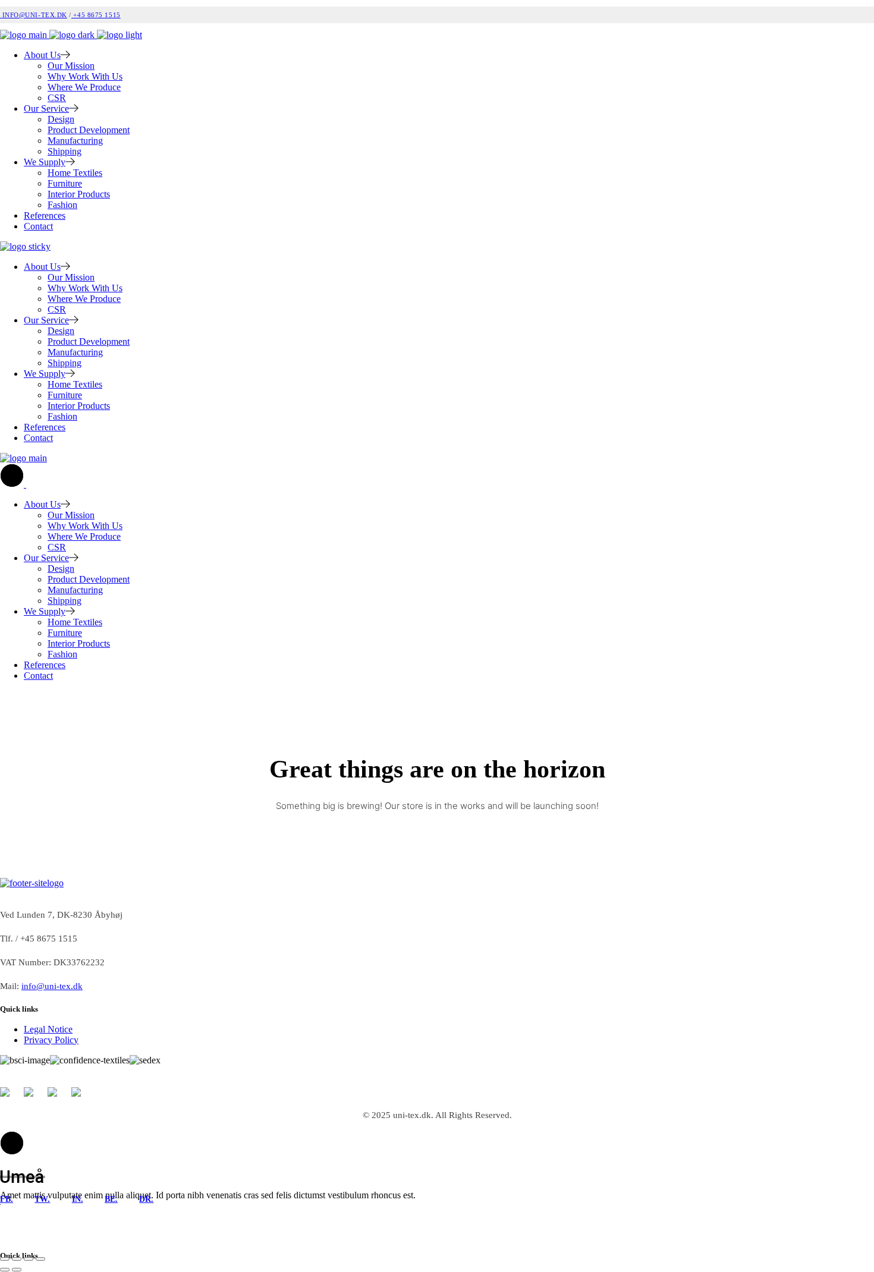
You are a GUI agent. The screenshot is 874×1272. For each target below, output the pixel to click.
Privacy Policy (51, 1040)
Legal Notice (48, 1029)
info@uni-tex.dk (34, 14)
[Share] (28, 1259)
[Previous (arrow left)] (5, 1269)
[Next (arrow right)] (16, 1269)
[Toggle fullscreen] (16, 1259)
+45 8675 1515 (96, 14)
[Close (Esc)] (40, 1259)
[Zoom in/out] (5, 1259)
